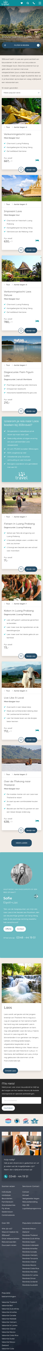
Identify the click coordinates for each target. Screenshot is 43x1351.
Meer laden (21, 843)
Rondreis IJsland (29, 1262)
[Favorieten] (22, 3)
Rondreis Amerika (29, 1248)
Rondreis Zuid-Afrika (31, 1238)
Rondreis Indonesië (30, 1245)
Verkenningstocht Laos (17, 134)
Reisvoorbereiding (30, 1202)
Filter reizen (26, 45)
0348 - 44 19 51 (26, 937)
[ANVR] (8, 1121)
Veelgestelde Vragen (30, 1198)
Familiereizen (7, 1202)
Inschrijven (8, 1108)
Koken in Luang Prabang (19, 610)
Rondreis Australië (30, 1285)
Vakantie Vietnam (9, 1322)
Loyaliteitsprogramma (31, 1208)
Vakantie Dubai (8, 1339)
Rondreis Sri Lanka (30, 1275)
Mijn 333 (25, 1205)
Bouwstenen (7, 1198)
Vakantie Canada (9, 1315)
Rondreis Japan (28, 1242)
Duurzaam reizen (9, 1245)
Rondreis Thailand (30, 1235)
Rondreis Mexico (29, 1265)
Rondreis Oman (29, 1278)
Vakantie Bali (7, 1305)
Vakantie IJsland (8, 1329)
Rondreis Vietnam (29, 1255)
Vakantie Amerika (9, 1312)
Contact (20, 929)
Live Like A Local (14, 697)
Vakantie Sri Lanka (9, 1325)
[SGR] (26, 1121)
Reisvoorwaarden (9, 1242)
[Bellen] (34, 3)
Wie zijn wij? (7, 1229)
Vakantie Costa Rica (10, 1335)
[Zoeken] (28, 3)
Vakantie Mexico (8, 1332)
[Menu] (40, 3)
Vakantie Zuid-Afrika (10, 1309)
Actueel (25, 1195)
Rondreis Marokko (29, 1272)
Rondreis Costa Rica (30, 1268)
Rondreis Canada (29, 1252)
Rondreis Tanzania (30, 1258)
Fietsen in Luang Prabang (19, 523)
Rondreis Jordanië (30, 1282)
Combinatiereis (8, 1215)
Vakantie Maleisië (9, 1319)
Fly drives (6, 1208)
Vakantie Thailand (9, 1302)
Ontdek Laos (10, 1071)
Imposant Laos (13, 211)
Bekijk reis (30, 170)
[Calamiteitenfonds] (17, 1121)
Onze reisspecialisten (10, 1238)
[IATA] (34, 1121)
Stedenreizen (7, 1212)
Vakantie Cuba (8, 1349)
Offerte (8, 929)
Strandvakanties (8, 1205)
